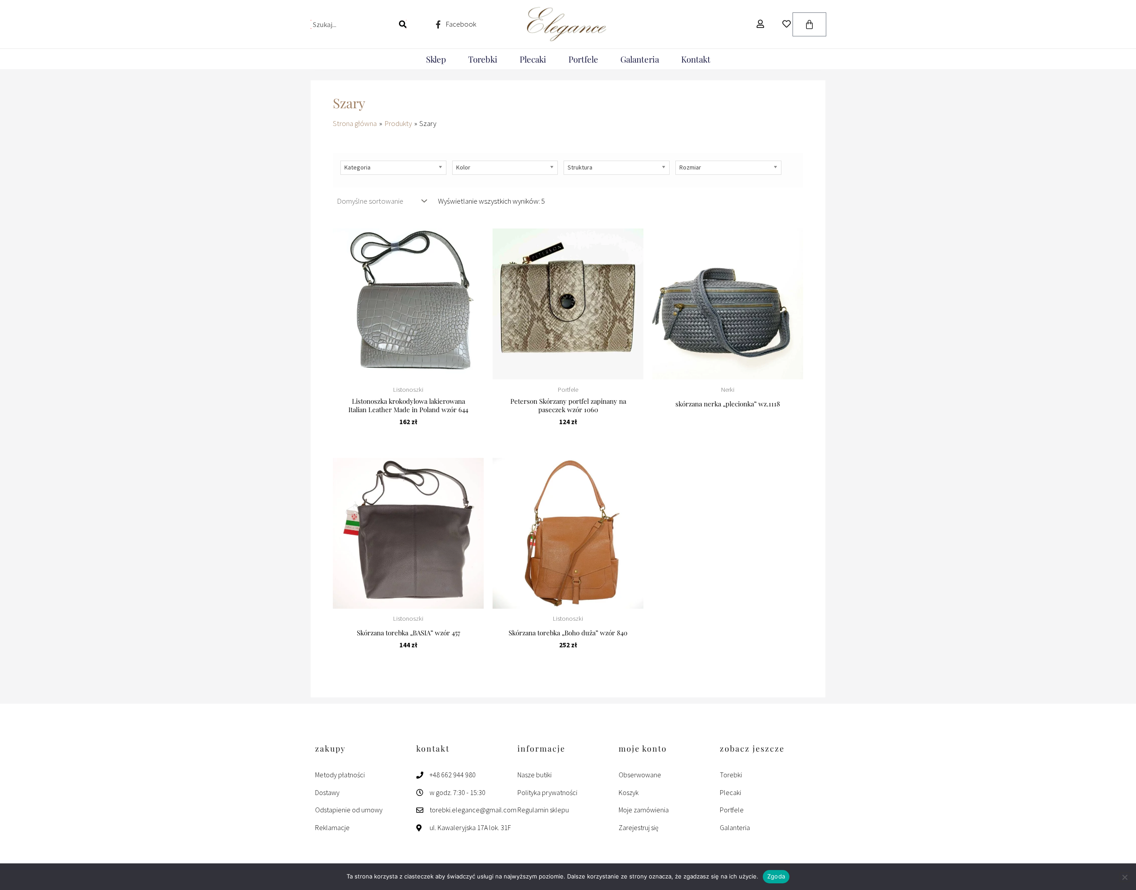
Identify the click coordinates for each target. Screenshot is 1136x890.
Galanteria (639, 59)
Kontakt (695, 59)
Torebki (482, 59)
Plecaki (533, 59)
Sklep (436, 59)
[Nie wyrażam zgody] (1124, 877)
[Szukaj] (402, 24)
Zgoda (776, 876)
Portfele (583, 59)
